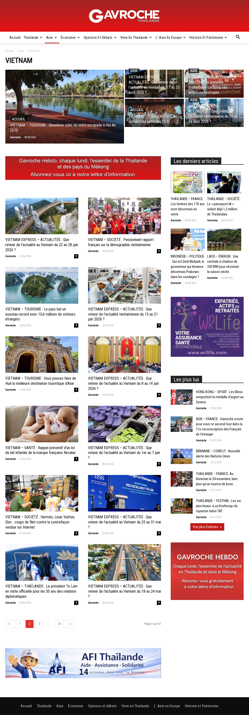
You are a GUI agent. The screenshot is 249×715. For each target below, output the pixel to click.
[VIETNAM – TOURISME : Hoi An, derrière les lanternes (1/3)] (154, 113)
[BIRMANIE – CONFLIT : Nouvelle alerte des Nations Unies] (182, 456)
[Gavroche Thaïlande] (124, 16)
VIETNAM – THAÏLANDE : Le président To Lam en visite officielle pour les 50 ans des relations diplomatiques (41, 591)
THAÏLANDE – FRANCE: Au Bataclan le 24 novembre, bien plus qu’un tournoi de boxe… (217, 479)
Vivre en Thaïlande (134, 37)
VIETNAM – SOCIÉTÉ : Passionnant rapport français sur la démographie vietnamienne (121, 242)
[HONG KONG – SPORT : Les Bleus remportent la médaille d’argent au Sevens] (182, 397)
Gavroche (10, 256)
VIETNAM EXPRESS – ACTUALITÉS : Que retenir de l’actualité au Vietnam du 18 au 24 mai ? (124, 591)
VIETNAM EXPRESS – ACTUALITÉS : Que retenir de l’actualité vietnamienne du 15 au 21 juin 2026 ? (123, 314)
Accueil (15, 37)
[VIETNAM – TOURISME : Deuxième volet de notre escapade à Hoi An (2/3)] (64, 107)
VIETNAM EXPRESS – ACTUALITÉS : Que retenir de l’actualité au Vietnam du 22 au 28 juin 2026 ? (41, 244)
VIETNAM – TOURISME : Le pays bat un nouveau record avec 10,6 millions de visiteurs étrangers (40, 314)
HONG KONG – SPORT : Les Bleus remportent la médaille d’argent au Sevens (220, 397)
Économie (68, 37)
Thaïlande (31, 37)
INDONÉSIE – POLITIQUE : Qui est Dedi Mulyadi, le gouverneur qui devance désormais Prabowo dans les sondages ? (187, 266)
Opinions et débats (98, 37)
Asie (49, 37)
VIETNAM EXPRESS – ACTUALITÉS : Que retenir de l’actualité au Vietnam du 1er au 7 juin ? (124, 452)
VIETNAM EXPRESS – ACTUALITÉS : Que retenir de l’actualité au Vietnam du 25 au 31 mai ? (124, 522)
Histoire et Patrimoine (206, 37)
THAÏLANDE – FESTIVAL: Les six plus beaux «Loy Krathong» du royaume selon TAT (218, 506)
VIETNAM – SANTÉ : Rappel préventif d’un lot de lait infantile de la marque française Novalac (40, 450)
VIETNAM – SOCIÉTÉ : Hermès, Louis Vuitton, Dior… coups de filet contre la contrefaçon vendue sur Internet (40, 522)
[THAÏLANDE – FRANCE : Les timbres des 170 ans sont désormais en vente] (188, 182)
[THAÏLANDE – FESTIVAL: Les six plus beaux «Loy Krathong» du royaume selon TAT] (182, 506)
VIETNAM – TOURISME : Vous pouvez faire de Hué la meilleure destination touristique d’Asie (40, 381)
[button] (238, 38)
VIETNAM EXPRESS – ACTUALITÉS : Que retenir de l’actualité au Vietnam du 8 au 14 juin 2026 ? (123, 383)
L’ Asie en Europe (169, 37)
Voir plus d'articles (205, 527)
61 (59, 624)
